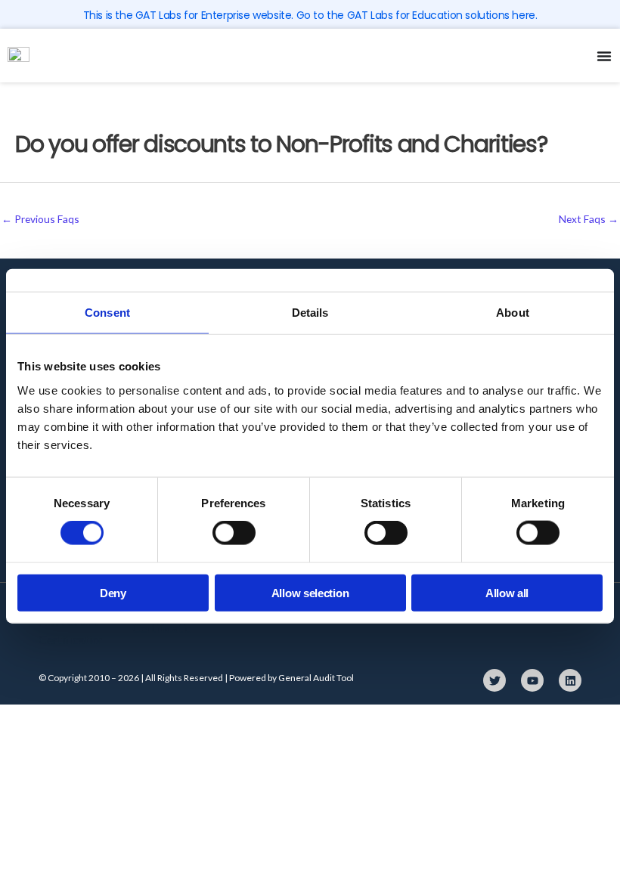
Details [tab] (310, 312)
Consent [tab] (107, 312)
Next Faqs (588, 218)
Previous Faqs (40, 218)
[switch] (234, 533)
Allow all (507, 592)
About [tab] (512, 312)
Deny (113, 592)
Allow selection (310, 592)
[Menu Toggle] (604, 55)
